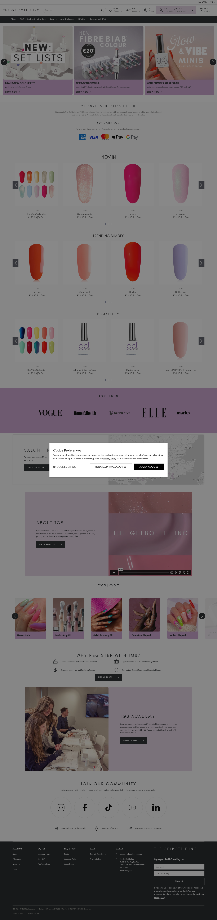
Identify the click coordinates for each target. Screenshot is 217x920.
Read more (142, 458)
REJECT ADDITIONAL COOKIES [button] (110, 466)
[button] (64, 467)
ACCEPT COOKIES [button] (149, 466)
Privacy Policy (109, 458)
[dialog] (108, 460)
